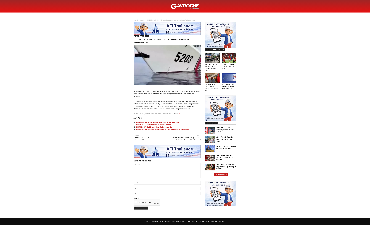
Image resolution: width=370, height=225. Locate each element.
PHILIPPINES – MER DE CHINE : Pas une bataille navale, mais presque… (155, 125)
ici (179, 114)
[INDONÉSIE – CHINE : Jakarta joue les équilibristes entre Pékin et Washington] (212, 78)
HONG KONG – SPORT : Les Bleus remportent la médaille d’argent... (225, 130)
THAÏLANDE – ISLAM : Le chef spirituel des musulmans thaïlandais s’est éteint (149, 139)
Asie (147, 36)
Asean (142, 36)
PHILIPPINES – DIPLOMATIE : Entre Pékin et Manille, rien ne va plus (154, 127)
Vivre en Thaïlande (191, 221)
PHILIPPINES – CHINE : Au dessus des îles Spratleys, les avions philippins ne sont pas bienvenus (162, 129)
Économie (168, 221)
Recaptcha (136, 198)
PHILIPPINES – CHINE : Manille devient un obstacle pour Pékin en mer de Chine (157, 122)
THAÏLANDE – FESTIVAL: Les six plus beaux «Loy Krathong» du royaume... (226, 167)
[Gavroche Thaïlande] (185, 6)
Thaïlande (155, 221)
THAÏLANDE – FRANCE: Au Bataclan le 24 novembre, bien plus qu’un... (225, 158)
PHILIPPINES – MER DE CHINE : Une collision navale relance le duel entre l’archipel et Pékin (161, 40)
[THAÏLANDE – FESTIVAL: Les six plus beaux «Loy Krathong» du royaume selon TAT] (210, 167)
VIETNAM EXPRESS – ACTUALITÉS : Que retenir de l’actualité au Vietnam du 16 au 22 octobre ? (187, 139)
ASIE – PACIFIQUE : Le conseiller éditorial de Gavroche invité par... (228, 86)
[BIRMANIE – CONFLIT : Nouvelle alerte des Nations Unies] (210, 148)
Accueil (136, 20)
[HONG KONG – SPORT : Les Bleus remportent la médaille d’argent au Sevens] (210, 130)
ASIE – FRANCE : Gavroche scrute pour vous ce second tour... (224, 139)
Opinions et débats (178, 221)
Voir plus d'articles (220, 174)
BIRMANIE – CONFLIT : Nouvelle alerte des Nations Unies (226, 147)
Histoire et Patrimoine (217, 221)
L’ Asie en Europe (204, 221)
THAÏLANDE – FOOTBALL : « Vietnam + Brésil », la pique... (229, 66)
